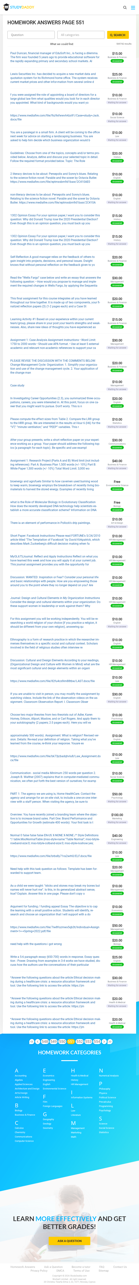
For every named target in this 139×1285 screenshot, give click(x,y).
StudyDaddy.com (78, 1276)
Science (103, 1123)
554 (97, 1041)
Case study (17, 385)
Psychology (105, 1110)
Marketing (76, 1132)
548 (45, 1041)
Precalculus (105, 1101)
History (74, 1080)
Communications (23, 1136)
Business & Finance (25, 1114)
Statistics (104, 1132)
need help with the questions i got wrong (36, 944)
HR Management (79, 1084)
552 (79, 1041)
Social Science (106, 1128)
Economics (48, 1075)
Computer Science (24, 1141)
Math (73, 1136)
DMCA (60, 1270)
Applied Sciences (24, 1084)
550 (62, 1041)
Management (78, 1128)
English (46, 1084)
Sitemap (104, 1270)
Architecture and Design (27, 1088)
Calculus (19, 1128)
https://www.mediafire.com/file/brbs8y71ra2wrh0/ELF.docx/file (51, 856)
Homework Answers (22, 1267)
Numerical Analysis (109, 1075)
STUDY (22, 7)
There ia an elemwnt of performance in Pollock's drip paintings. (50, 523)
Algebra (19, 1080)
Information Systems (81, 1097)
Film (45, 1101)
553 (88, 1041)
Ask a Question (70, 1241)
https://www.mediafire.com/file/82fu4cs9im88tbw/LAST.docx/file (52, 681)
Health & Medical (79, 1075)
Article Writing (22, 1097)
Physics (103, 1093)
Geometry (48, 1128)
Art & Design (21, 1093)
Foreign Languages (52, 1106)
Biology (18, 1110)
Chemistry (20, 1132)
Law (73, 1110)
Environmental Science (54, 1088)
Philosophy (104, 1088)
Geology (47, 1123)
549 (53, 1041)
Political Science (107, 1097)
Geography (48, 1119)
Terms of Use (81, 1270)
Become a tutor (81, 1267)
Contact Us (120, 1267)
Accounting (20, 1075)
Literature (76, 1115)
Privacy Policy (39, 1270)
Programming (106, 1106)
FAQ (101, 1267)
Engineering (49, 1080)
